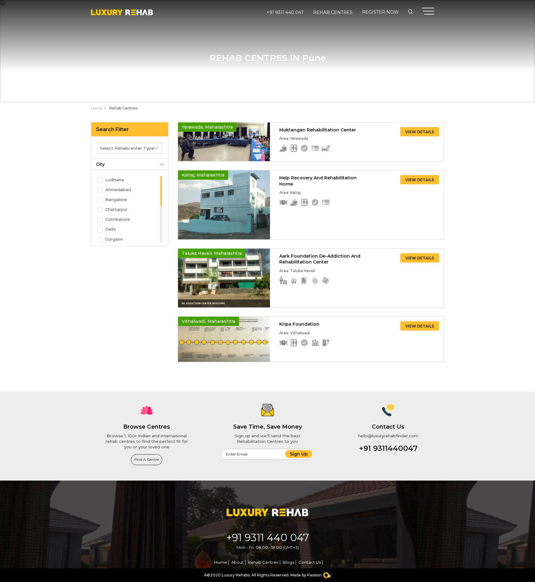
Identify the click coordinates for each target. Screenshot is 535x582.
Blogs (288, 562)
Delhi (110, 229)
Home (96, 108)
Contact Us (309, 562)
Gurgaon (114, 239)
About (237, 562)
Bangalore (116, 199)
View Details (419, 132)
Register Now (380, 12)
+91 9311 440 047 (285, 12)
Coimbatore (117, 219)
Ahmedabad (118, 189)
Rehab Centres (333, 12)
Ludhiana (114, 179)
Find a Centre (146, 459)
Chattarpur (116, 209)
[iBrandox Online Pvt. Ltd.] (327, 575)
